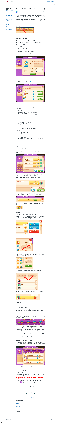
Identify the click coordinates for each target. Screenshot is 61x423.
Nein (32, 393)
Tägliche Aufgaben (9, 22)
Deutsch (52, 419)
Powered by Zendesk (5, 422)
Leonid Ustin (20, 11)
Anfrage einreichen (47, 1)
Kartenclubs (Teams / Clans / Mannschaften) (10, 20)
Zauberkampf (18, 403)
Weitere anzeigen (9, 29)
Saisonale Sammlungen (9, 10)
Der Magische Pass (9, 15)
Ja (28, 393)
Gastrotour (8, 12)
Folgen (43, 11)
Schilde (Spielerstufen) (9, 13)
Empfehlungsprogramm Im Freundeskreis (10, 24)
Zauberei (7, 26)
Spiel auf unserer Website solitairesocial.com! (10, 17)
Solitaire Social (8, 4)
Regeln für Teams (18, 404)
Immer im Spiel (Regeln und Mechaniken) (16, 4)
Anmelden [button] (52, 1)
